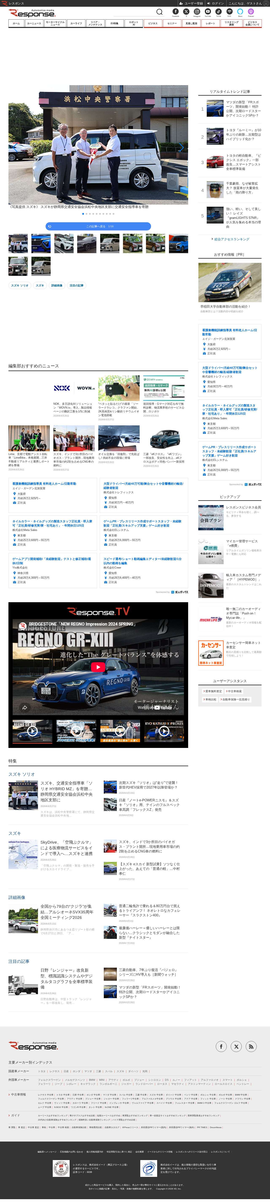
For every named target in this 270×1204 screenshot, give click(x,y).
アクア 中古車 (190, 1099)
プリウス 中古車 (173, 1099)
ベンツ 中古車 (190, 1095)
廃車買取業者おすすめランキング (203, 1115)
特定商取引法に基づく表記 (119, 1152)
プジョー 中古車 (93, 1099)
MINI (101, 1079)
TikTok (218, 16)
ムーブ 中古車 (44, 1107)
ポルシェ (242, 1079)
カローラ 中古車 (80, 1103)
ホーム (16, 23)
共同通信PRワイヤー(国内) (153, 1127)
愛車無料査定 (213, 691)
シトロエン (154, 1079)
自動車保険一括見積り (236, 699)
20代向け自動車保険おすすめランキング (57, 1120)
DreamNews (215, 1127)
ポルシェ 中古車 (208, 1095)
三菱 (98, 1071)
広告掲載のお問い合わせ (71, 1152)
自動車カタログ (112, 1127)
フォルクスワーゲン (49, 1079)
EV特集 (114, 23)
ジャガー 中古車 (111, 1099)
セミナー (172, 23)
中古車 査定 (33, 1127)
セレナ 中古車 (44, 1103)
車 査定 (21, 1127)
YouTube (208, 16)
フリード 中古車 (98, 1103)
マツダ (88, 1071)
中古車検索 (235, 691)
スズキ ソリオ (19, 285)
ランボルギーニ (108, 1083)
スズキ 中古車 (156, 1095)
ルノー (176, 1079)
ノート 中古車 (225, 1099)
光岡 (144, 1071)
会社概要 (139, 1152)
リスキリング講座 (232, 23)
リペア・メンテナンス (95, 23)
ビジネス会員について (252, 23)
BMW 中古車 (241, 1095)
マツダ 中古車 (109, 1095)
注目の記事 (77, 285)
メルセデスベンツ (75, 1079)
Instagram (197, 16)
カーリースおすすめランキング (53, 1115)
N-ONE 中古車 (112, 1107)
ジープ (58, 1083)
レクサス (55, 1071)
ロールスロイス (223, 1083)
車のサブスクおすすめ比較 (82, 1115)
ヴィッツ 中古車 (62, 1103)
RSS (229, 16)
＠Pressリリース (130, 1127)
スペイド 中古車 (164, 1103)
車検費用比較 (95, 1127)
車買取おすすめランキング (135, 1115)
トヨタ (42, 1071)
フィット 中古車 (208, 1099)
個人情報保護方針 (94, 1152)
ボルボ (126, 1079)
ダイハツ (133, 1071)
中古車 (52, 1127)
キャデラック (88, 1083)
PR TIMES (202, 1127)
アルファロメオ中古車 (152, 1099)
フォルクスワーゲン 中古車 (51, 1099)
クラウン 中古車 (242, 1099)
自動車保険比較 (79, 1127)
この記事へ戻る (99, 226)
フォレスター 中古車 (184, 1103)
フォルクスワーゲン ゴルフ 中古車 (230, 1103)
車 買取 (11, 1127)
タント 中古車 (95, 1107)
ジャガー (126, 1083)
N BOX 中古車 (61, 1107)
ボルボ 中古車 (225, 1095)
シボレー (71, 1083)
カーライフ (76, 23)
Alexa (240, 16)
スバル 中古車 (125, 1095)
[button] (35, 147)
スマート (228, 1079)
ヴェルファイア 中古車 (143, 1103)
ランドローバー (144, 1083)
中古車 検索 (63, 1127)
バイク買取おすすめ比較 (123, 1120)
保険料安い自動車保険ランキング (94, 1120)
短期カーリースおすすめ (108, 1115)
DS (167, 1079)
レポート (210, 23)
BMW (92, 1079)
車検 (44, 1127)
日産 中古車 (78, 1095)
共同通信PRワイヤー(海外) (181, 1127)
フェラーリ (44, 1083)
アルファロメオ (210, 1079)
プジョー (139, 1079)
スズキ (40, 285)
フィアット (190, 1079)
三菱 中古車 (141, 1095)
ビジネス (153, 23)
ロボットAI (133, 23)
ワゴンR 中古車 (78, 1107)
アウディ (113, 1079)
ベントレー (242, 1083)
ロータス (162, 1083)
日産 (66, 1071)
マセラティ (177, 1083)
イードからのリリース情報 (160, 1152)
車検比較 (210, 699)
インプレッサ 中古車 (119, 1103)
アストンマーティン (199, 1083)
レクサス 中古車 (45, 1095)
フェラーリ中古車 (130, 1099)
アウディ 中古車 (74, 1099)
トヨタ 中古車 (63, 1095)
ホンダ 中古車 (93, 1095)
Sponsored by (163, 592)
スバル (109, 1071)
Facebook (175, 16)
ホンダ (76, 1071)
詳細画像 (56, 285)
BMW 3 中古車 (204, 1103)
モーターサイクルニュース (55, 23)
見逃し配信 (191, 23)
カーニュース (34, 23)
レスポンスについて (220, 1152)
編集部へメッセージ (47, 1152)
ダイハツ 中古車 (173, 1095)
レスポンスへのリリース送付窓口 (192, 1152)
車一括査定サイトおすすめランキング (168, 1115)
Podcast (251, 16)
